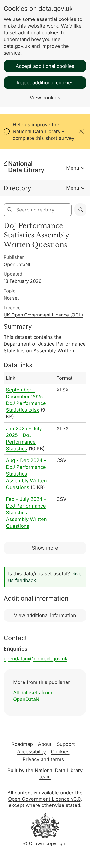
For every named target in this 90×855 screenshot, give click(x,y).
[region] (45, 452)
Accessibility (31, 752)
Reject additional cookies (45, 83)
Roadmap (22, 744)
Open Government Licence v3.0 (44, 799)
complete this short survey (43, 138)
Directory (17, 188)
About (45, 744)
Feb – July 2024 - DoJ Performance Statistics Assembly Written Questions (26, 512)
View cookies (45, 97)
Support (66, 744)
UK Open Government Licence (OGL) (43, 315)
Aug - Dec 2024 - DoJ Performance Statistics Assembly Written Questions (26, 474)
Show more (45, 548)
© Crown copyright (45, 843)
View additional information (45, 615)
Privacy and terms (43, 759)
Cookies (60, 752)
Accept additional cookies (45, 66)
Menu (72, 168)
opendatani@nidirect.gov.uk (35, 659)
